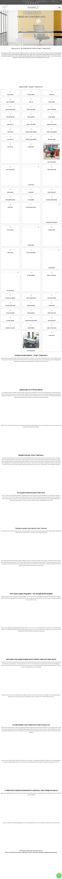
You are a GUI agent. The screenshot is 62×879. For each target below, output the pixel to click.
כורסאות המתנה (31, 313)
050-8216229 (32, 7)
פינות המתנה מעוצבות (32, 627)
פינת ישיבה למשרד (51, 313)
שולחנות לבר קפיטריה (10, 298)
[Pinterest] (33, 3)
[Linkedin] (31, 3)
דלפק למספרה (31, 245)
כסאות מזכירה (10, 230)
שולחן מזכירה (31, 199)
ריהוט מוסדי (51, 94)
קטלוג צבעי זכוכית (10, 313)
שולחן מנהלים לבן (31, 350)
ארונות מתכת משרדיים (10, 305)
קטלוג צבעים (10, 94)
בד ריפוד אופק (10, 124)
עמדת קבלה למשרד (51, 169)
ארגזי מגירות (10, 252)
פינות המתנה (31, 147)
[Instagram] (26, 3)
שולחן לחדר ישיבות (51, 109)
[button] (59, 7)
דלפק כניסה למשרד (10, 169)
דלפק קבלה (31, 192)
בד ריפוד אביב (10, 139)
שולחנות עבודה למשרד (51, 132)
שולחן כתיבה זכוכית (31, 252)
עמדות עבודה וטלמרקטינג (31, 320)
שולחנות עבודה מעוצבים (31, 139)
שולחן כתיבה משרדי (31, 109)
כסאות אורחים (10, 192)
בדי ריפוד (31, 102)
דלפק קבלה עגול (51, 320)
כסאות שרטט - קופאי (51, 328)
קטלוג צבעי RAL (51, 139)
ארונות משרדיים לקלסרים (51, 222)
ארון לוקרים (10, 207)
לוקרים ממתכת (51, 230)
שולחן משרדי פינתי (10, 102)
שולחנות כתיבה (31, 117)
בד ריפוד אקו (10, 147)
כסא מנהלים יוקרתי (10, 117)
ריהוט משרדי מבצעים (10, 328)
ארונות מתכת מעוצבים (31, 207)
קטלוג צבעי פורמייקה (10, 109)
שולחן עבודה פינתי (51, 162)
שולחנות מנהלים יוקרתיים (31, 132)
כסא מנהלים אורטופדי (51, 124)
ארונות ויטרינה (51, 267)
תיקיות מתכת (52, 305)
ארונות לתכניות (31, 328)
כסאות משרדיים (31, 94)
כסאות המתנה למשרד (31, 298)
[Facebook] (28, 3)
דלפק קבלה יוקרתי (51, 192)
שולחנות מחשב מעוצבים (51, 199)
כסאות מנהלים (51, 102)
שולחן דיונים (10, 132)
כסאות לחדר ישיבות (31, 124)
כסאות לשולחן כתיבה (10, 199)
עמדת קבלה (31, 184)
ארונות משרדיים (10, 290)
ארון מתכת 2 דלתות (51, 275)
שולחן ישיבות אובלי (51, 298)
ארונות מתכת (52, 335)
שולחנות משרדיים (31, 275)
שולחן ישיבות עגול (31, 305)
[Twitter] (38, 3)
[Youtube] (35, 3)
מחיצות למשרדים (10, 320)
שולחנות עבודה (51, 117)
